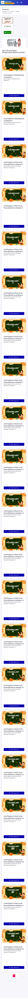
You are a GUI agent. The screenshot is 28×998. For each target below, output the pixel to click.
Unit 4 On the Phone (7, 13)
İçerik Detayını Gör (14, 95)
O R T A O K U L (11, 11)
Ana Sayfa (4, 11)
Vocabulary (7, 26)
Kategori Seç (8, 32)
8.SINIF (17, 11)
